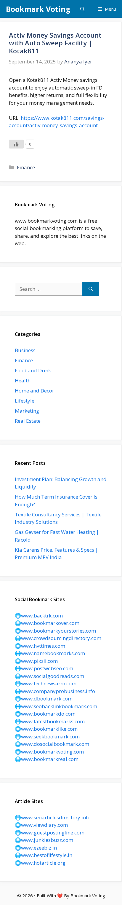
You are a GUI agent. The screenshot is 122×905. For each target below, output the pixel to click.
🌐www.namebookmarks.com (50, 653)
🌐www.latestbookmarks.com (50, 721)
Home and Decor (34, 390)
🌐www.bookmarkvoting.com (49, 751)
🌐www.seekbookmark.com (47, 736)
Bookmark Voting (38, 9)
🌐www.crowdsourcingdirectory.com (58, 638)
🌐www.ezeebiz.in (36, 847)
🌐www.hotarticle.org (40, 862)
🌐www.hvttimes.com (40, 645)
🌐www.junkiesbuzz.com (44, 840)
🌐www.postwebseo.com (44, 668)
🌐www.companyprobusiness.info (55, 691)
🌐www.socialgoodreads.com (49, 676)
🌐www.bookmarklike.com (46, 728)
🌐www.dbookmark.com (44, 698)
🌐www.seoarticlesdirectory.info (53, 817)
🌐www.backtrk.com (39, 615)
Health (22, 380)
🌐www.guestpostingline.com (49, 832)
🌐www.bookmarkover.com (47, 623)
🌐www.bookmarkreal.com (46, 759)
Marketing (27, 410)
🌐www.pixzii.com (36, 660)
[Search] (90, 289)
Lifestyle (24, 400)
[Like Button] (16, 144)
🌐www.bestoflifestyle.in (43, 855)
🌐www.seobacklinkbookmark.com (56, 706)
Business (25, 350)
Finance (26, 167)
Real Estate (28, 420)
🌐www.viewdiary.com (41, 824)
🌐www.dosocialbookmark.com (52, 743)
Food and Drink (33, 370)
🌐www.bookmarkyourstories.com (55, 630)
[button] (82, 9)
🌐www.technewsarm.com (45, 683)
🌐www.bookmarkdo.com (45, 713)
